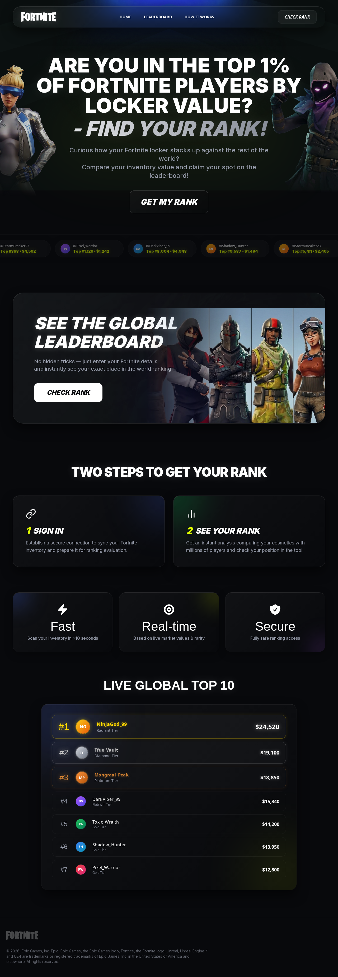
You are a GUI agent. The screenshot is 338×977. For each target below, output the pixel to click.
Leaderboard (158, 16)
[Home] (38, 17)
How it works (199, 16)
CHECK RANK (68, 392)
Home (125, 16)
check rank (297, 17)
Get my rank (169, 202)
